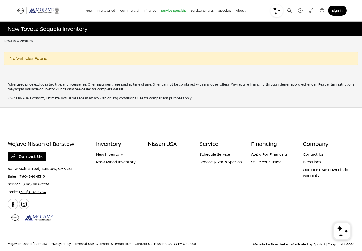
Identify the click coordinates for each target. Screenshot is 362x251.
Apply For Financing (269, 154)
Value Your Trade (266, 161)
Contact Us (30, 156)
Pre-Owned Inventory (116, 161)
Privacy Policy (60, 243)
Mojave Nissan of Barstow (27, 243)
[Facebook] (13, 204)
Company (315, 143)
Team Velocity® (282, 244)
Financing (264, 143)
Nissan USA (162, 143)
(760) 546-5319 (32, 176)
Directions (312, 161)
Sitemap (102, 243)
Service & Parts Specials (221, 161)
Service (209, 143)
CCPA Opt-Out (185, 243)
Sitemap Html (122, 243)
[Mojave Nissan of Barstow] (38, 10)
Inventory (108, 143)
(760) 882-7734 (36, 183)
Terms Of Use (83, 243)
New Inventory (109, 154)
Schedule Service (215, 154)
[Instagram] (24, 204)
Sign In (337, 10)
